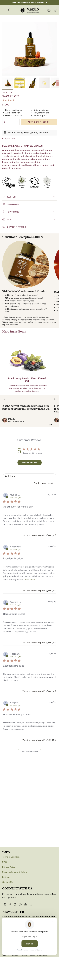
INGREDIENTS (13, 204)
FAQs (9, 219)
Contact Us (7, 882)
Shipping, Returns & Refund (14, 872)
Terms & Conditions (11, 857)
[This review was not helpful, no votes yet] (53, 535)
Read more (30, 579)
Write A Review (29, 462)
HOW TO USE (13, 212)
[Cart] (55, 10)
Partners (6, 877)
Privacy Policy (8, 867)
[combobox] (45, 483)
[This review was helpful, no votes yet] (48, 535)
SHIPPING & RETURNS (16, 227)
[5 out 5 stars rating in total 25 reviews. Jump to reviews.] (8, 100)
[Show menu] (4, 10)
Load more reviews (29, 751)
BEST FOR (11, 197)
